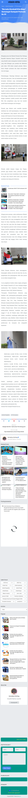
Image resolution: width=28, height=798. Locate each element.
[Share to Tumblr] (24, 421)
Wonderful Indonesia (6, 601)
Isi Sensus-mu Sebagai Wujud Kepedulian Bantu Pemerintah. (17, 643)
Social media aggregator (14, 792)
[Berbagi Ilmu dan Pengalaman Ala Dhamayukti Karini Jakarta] (7, 471)
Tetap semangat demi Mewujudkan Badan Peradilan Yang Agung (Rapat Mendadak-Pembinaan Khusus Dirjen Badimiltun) (21, 492)
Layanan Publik (5, 596)
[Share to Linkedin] (19, 421)
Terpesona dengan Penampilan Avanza (17, 626)
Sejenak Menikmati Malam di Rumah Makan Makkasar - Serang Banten (17, 677)
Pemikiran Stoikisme (18, 596)
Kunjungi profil (14, 702)
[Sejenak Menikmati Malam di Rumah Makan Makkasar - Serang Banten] (6, 678)
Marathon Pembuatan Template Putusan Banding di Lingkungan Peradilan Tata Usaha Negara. (16, 201)
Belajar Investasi (6, 593)
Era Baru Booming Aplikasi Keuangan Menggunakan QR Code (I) (16, 636)
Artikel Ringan (19, 590)
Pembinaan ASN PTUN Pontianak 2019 (17, 188)
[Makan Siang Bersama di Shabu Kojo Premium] (6, 620)
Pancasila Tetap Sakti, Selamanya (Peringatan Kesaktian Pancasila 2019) (16, 195)
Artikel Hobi (4, 585)
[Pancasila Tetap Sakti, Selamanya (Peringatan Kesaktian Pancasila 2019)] (4, 195)
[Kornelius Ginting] (14, 2)
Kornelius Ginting (13, 437)
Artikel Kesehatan (18, 585)
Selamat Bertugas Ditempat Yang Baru (7, 488)
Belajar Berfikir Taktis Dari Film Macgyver (14, 426)
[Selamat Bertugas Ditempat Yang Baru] (7, 485)
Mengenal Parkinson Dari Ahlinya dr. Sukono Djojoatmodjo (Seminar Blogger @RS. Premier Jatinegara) (18, 661)
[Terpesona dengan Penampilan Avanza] (6, 628)
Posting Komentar (5, 19)
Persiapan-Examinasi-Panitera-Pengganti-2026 (12, 598)
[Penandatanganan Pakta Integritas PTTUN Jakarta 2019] (20, 471)
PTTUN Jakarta (15, 414)
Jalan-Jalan (19, 593)
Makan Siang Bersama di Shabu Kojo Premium (17, 618)
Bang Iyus (19, 796)
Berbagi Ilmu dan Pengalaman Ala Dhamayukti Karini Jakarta (6, 480)
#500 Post (19, 582)
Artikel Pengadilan (5, 414)
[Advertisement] (14, 563)
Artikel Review (5, 590)
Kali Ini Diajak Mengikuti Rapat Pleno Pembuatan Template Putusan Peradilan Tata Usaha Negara (17, 207)
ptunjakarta (19, 601)
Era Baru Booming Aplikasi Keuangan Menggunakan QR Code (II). (16, 652)
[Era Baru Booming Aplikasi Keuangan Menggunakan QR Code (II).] (6, 653)
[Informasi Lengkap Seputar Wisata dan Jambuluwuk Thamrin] (6, 669)
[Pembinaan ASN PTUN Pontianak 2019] (4, 190)
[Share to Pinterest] (14, 421)
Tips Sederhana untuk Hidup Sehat (14, 431)
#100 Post (5, 582)
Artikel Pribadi (19, 588)
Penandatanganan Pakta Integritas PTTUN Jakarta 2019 (21, 479)
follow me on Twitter (21, 739)
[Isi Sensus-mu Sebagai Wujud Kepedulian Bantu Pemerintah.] (6, 645)
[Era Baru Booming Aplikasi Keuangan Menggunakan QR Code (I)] (6, 636)
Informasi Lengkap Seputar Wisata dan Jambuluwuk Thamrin (18, 668)
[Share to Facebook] (3, 421)
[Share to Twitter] (8, 421)
